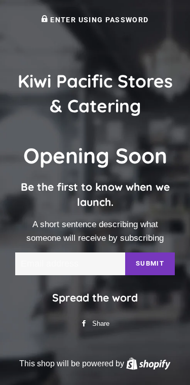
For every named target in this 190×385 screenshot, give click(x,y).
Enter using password (98, 20)
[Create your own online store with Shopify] (148, 363)
